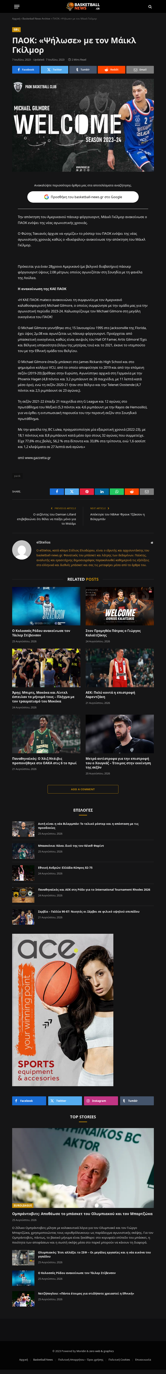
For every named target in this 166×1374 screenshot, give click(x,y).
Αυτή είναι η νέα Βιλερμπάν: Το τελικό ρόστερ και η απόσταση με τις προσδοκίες (88, 826)
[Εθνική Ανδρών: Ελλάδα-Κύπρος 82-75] (23, 873)
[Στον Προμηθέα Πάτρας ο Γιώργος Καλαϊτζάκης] (120, 606)
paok (17, 476)
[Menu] (16, 6)
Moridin (81, 1351)
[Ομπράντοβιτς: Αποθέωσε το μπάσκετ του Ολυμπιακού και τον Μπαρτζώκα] (83, 1168)
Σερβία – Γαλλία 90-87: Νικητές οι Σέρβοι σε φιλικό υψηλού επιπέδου (88, 911)
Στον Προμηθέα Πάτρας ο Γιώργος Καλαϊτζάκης (113, 633)
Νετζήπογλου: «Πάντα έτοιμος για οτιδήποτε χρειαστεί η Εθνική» (86, 1293)
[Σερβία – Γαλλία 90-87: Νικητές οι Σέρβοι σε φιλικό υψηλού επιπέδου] (23, 917)
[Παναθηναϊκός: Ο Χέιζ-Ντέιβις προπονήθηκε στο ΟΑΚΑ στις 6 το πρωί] (46, 734)
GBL (16, 29)
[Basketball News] (83, 6)
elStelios (43, 542)
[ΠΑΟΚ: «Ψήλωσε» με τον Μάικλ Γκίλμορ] (83, 125)
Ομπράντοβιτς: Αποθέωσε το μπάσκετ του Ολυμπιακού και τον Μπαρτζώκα (82, 1213)
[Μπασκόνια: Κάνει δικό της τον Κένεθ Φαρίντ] (23, 851)
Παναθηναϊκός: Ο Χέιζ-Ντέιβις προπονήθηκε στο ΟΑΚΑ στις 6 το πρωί (44, 761)
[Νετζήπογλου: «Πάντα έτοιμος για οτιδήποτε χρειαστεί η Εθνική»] (23, 1299)
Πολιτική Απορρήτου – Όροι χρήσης (80, 1359)
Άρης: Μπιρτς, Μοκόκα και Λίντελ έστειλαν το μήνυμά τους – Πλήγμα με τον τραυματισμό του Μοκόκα (43, 697)
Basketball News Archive (36, 18)
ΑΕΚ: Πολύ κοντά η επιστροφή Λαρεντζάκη (110, 694)
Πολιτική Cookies (119, 1359)
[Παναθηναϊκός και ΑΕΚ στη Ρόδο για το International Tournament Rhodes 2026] (23, 895)
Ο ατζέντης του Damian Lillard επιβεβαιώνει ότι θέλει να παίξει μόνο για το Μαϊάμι (46, 518)
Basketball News (43, 1359)
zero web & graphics (101, 1351)
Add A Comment (83, 789)
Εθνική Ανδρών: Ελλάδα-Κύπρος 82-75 (65, 868)
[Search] (150, 6)
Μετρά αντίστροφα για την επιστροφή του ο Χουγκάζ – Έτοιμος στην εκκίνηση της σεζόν (118, 763)
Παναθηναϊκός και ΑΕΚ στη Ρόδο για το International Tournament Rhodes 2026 (94, 889)
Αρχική (16, 18)
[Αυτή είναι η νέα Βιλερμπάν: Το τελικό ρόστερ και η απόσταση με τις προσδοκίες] (23, 829)
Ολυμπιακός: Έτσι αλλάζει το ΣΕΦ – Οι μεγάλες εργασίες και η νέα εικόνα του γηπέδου (94, 1254)
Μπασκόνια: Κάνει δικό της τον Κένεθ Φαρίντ (71, 846)
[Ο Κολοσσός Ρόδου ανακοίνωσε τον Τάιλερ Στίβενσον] (46, 606)
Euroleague (23, 1205)
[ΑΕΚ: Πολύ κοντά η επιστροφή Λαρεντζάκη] (120, 668)
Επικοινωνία (143, 1359)
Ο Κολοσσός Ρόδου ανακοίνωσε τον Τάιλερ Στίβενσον (41, 633)
